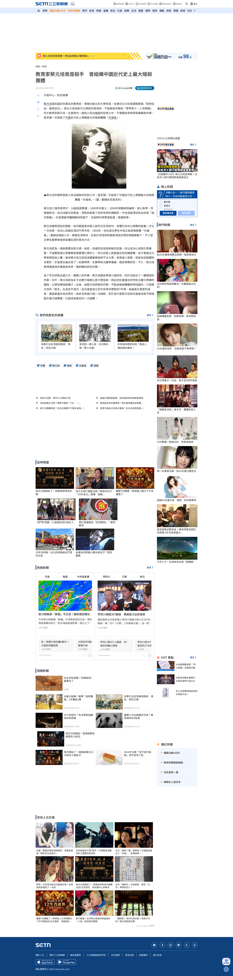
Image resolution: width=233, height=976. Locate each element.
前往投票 (186, 213)
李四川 (106, 576)
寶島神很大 (167, 3)
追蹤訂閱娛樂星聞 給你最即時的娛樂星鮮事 (121, 397)
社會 (119, 10)
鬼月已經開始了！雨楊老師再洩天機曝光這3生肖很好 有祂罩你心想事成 (94, 886)
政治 (112, 10)
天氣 (47, 576)
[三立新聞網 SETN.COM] (39, 10)
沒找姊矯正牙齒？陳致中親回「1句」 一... (60, 403)
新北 (142, 576)
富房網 (179, 3)
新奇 (182, 10)
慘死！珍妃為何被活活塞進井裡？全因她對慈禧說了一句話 (54, 886)
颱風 (65, 576)
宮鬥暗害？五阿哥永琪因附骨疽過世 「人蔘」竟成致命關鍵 (94, 920)
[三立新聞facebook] (162, 945)
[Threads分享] (38, 109)
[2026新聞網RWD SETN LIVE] (73, 3)
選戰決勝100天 (58, 10)
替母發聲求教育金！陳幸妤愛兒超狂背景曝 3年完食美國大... (176, 531)
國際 (147, 10)
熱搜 (98, 10)
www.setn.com (62, 969)
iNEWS (131, 3)
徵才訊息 (157, 955)
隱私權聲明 (75, 955)
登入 (195, 3)
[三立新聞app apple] (45, 962)
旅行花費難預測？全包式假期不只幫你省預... (61, 408)
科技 (189, 10)
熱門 (84, 10)
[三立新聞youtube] (154, 945)
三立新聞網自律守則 (96, 955)
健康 (140, 10)
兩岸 (154, 10)
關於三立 (40, 955)
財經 (168, 10)
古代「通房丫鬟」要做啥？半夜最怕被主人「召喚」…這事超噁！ (133, 852)
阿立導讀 (154, 3)
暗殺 (97, 113)
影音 (91, 10)
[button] (186, 3)
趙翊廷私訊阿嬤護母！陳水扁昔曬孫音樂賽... (121, 403)
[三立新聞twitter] (186, 945)
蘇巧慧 (167, 201)
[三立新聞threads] (194, 945)
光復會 (112, 117)
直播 (105, 10)
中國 (68, 117)
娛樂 (126, 10)
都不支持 (168, 209)
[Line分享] (38, 102)
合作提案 (115, 955)
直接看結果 (168, 213)
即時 (45, 10)
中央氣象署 (83, 576)
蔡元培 (48, 104)
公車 (124, 576)
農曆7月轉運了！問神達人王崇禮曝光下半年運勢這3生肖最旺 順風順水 (54, 920)
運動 (161, 10)
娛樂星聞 (120, 3)
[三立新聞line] (178, 945)
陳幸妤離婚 (74, 10)
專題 (175, 10)
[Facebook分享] (38, 95)
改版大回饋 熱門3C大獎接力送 (55, 397)
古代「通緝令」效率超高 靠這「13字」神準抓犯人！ (132, 886)
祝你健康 (142, 3)
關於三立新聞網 (57, 955)
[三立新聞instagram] (170, 945)
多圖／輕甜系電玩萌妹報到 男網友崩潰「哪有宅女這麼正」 (54, 852)
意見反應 (129, 955)
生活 (133, 10)
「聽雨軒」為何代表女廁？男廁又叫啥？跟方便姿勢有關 (132, 920)
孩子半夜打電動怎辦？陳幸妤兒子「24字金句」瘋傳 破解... (94, 493)
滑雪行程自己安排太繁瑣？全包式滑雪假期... (121, 408)
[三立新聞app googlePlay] (66, 962)
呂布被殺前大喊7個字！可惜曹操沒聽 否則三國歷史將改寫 (94, 852)
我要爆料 (143, 955)
